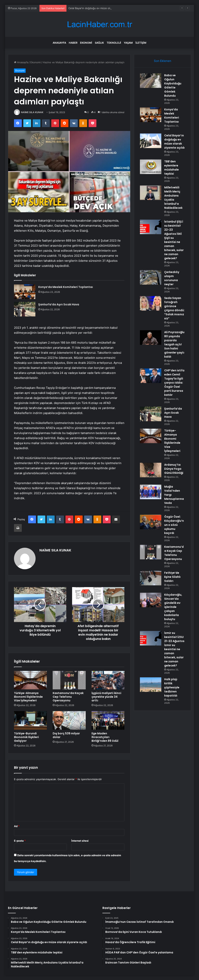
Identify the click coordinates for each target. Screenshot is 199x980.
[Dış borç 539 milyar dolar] (69, 720)
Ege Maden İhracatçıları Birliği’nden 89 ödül (105, 737)
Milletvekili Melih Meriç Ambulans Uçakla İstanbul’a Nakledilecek (173, 197)
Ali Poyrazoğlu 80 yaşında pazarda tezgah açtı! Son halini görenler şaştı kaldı (174, 344)
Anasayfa (59, 42)
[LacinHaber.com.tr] (99, 24)
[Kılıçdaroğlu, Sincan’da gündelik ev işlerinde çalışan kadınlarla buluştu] (150, 600)
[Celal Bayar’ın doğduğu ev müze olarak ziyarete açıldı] (150, 140)
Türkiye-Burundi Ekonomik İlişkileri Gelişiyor (26, 737)
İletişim (140, 42)
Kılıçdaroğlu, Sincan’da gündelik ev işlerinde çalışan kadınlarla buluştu (173, 607)
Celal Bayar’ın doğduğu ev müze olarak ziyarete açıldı (100, 8)
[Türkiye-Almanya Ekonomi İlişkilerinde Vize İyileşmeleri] (30, 680)
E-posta (20, 840)
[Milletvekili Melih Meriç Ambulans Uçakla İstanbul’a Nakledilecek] (150, 192)
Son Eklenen (162, 61)
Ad (16, 826)
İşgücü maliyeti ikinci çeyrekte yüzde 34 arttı (106, 696)
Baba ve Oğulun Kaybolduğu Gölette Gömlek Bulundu (172, 85)
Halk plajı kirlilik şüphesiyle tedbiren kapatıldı (171, 687)
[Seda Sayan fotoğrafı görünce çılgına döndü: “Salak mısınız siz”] (150, 303)
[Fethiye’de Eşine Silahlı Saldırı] (150, 578)
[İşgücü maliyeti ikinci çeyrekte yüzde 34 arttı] (108, 680)
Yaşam (128, 42)
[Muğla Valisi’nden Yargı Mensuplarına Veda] (150, 492)
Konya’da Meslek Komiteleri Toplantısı (65, 287)
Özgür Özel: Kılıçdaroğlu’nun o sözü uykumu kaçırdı (174, 525)
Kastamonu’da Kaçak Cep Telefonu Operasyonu (68, 696)
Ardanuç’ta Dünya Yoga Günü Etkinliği (173, 469)
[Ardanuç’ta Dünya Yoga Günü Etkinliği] (150, 470)
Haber (73, 42)
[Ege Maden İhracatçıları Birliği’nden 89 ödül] (108, 720)
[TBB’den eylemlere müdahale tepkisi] (150, 166)
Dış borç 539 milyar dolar (66, 735)
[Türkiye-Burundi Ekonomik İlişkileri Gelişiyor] (30, 720)
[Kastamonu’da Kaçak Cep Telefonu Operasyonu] (69, 680)
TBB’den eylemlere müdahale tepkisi (171, 167)
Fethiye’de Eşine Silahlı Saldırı (172, 577)
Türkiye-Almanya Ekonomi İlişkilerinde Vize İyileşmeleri (28, 696)
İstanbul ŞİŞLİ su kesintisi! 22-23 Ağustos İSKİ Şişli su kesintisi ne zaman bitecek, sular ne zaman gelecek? (174, 240)
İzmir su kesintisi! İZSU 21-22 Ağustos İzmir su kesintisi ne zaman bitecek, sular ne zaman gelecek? (174, 649)
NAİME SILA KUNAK (32, 112)
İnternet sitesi (80, 840)
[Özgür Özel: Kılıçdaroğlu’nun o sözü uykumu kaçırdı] (150, 522)
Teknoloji (114, 42)
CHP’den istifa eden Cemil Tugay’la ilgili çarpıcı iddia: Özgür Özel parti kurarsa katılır (174, 382)
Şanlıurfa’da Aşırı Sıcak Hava (58, 304)
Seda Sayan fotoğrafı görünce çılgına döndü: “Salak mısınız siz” (174, 308)
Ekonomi (86, 42)
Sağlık (99, 42)
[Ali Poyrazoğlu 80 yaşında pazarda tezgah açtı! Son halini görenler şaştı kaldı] (150, 337)
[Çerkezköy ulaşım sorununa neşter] (150, 277)
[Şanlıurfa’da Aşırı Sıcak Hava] (24, 309)
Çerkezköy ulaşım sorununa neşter (171, 278)
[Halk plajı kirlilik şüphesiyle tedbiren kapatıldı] (150, 684)
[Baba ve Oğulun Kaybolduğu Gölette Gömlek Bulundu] (150, 80)
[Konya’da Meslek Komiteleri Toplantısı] (24, 291)
